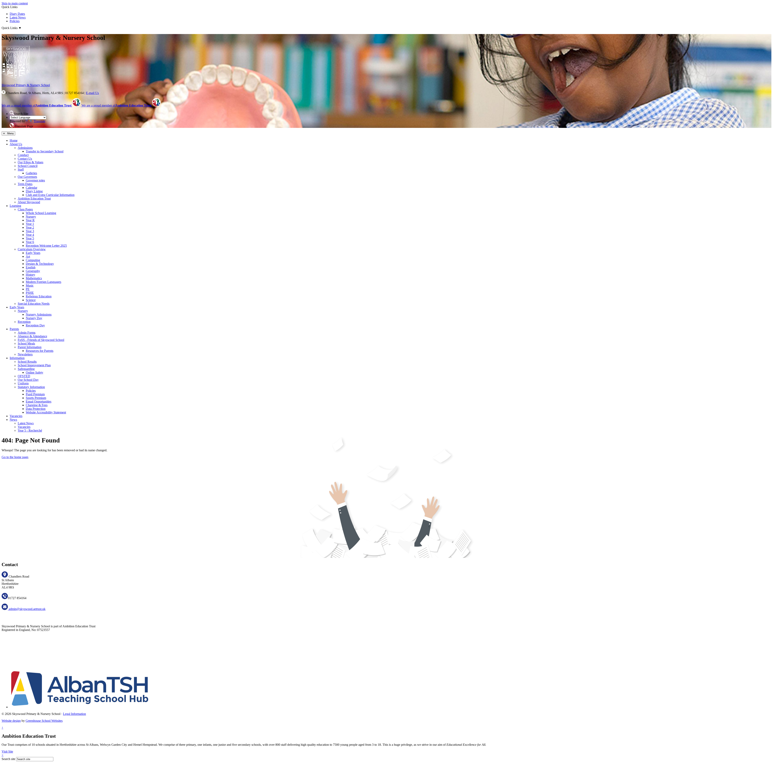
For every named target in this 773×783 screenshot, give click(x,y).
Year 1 (30, 224)
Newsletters (25, 354)
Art (28, 256)
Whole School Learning (41, 213)
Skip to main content (15, 3)
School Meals (26, 343)
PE (28, 289)
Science (31, 300)
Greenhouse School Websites (44, 720)
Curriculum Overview (32, 249)
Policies (15, 21)
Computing (33, 260)
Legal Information (74, 714)
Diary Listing (34, 191)
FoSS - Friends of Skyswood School (41, 340)
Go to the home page (15, 457)
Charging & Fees (37, 405)
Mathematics (34, 278)
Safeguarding (26, 369)
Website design (11, 720)
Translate (39, 121)
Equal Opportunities (38, 401)
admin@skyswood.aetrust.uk (26, 609)
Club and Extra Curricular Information (50, 195)
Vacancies (16, 416)
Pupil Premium (35, 394)
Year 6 (30, 242)
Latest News (18, 17)
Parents (14, 329)
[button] (12, 113)
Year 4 (30, 234)
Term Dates (25, 184)
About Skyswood (29, 202)
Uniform (23, 383)
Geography (33, 271)
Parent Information (29, 347)
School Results (27, 361)
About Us (16, 144)
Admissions (25, 147)
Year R (30, 220)
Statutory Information (31, 387)
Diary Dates (17, 14)
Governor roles (35, 180)
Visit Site (7, 751)
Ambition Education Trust (34, 198)
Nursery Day (34, 318)
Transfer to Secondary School (44, 151)
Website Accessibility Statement (46, 412)
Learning (15, 205)
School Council (27, 166)
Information (17, 358)
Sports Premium (36, 398)
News (13, 419)
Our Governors (27, 176)
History (30, 274)
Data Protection (35, 408)
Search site (8, 759)
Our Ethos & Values (30, 162)
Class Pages (25, 209)
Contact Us (25, 158)
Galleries (31, 173)
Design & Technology (40, 263)
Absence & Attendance (32, 336)
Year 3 (30, 231)
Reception (24, 321)
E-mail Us (92, 93)
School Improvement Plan (34, 365)
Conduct (23, 155)
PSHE (30, 292)
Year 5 (30, 238)
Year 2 (30, 227)
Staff (21, 169)
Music (30, 285)
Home (14, 140)
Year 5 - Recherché (30, 430)
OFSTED (24, 376)
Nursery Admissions (39, 314)
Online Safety (34, 372)
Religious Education (39, 296)
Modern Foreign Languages (43, 282)
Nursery (31, 216)
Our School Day (28, 379)
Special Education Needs (34, 303)
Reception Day (35, 325)
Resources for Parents (39, 350)
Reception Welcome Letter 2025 (46, 245)
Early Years (33, 253)
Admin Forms (26, 332)
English (30, 267)
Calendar (31, 187)
